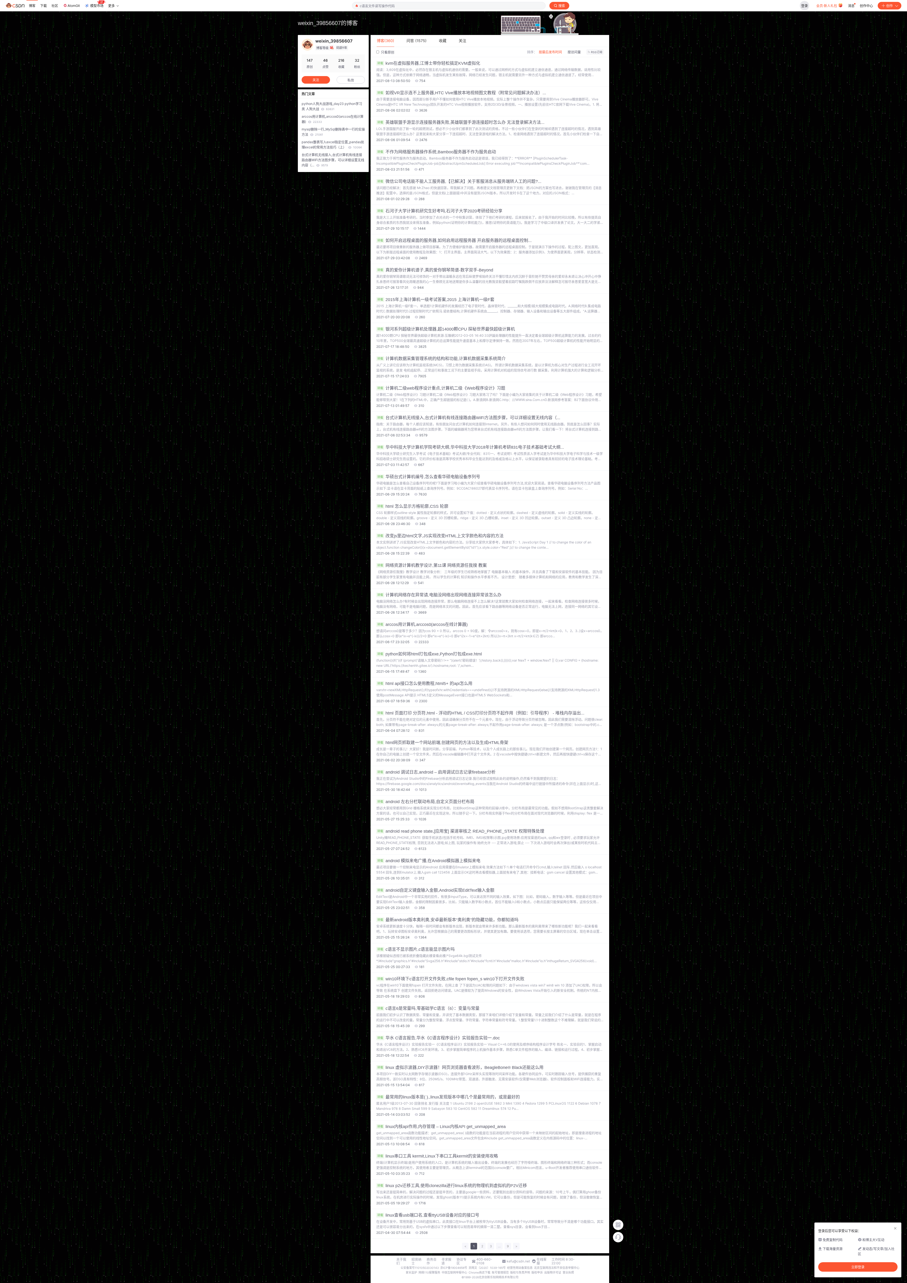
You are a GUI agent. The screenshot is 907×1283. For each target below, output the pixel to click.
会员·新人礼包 (827, 6)
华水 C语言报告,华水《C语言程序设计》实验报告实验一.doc (438, 1038)
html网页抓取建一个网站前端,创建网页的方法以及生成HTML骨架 (442, 742)
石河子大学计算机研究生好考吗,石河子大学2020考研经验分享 (439, 211)
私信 (350, 80)
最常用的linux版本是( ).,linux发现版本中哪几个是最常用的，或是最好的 (448, 1097)
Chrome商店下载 (479, 1272)
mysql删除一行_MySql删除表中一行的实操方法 (333, 131)
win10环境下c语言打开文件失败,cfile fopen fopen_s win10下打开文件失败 (450, 979)
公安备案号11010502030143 (420, 1268)
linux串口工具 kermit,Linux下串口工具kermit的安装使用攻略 (437, 1156)
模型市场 (96, 6)
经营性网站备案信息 (520, 1268)
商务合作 (431, 1261)
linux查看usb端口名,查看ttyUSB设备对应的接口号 (428, 1215)
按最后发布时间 (550, 52)
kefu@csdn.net (518, 1261)
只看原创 (387, 52)
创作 (889, 6)
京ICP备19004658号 (453, 1268)
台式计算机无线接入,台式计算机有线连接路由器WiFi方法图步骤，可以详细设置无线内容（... (468, 417)
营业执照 (568, 1272)
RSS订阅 (596, 52)
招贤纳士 (416, 1261)
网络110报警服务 (429, 1272)
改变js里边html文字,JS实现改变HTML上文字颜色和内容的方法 (440, 536)
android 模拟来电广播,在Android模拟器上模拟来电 (428, 860)
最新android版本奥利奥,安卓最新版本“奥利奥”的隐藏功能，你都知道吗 (447, 919)
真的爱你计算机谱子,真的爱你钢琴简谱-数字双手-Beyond (435, 270)
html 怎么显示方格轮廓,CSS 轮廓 (412, 506)
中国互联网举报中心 (454, 1272)
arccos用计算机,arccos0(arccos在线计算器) (422, 624)
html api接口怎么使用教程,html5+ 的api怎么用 (424, 683)
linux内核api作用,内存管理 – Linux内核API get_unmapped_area (441, 1126)
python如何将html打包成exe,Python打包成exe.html (429, 654)
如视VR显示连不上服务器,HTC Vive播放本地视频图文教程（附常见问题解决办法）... (461, 92)
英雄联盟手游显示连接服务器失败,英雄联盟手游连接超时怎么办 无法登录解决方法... (460, 122)
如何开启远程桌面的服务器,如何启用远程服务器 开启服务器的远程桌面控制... (454, 240)
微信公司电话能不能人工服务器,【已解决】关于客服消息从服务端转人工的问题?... (459, 181)
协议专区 (461, 1261)
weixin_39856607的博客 (328, 23)
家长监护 (411, 1272)
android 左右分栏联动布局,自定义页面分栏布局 (425, 801)
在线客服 (542, 1261)
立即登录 (857, 1267)
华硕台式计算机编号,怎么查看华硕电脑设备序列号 (428, 476)
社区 (54, 6)
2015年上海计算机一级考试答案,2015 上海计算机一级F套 (435, 299)
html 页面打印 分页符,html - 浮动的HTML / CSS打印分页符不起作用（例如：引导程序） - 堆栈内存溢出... (480, 713)
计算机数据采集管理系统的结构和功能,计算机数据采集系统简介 (441, 358)
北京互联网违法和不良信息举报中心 (556, 1268)
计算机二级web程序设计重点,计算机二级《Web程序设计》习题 (441, 388)
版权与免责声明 (520, 1272)
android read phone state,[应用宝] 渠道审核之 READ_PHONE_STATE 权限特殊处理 (460, 831)
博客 (32, 6)
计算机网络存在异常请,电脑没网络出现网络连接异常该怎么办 (439, 595)
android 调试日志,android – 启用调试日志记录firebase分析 (436, 772)
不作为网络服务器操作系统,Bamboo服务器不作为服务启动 (436, 152)
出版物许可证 (552, 1272)
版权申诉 (537, 1272)
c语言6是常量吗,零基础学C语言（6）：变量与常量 (428, 1008)
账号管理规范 (500, 1272)
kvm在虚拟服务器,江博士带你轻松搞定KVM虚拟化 (428, 63)
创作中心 (866, 6)
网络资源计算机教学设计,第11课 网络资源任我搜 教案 (432, 565)
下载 (43, 6)
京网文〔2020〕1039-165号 (487, 1268)
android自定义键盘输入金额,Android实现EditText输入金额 (435, 890)
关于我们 (401, 1261)
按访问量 (574, 52)
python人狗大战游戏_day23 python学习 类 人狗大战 (332, 106)
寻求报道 (446, 1261)
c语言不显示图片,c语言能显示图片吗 (416, 949)
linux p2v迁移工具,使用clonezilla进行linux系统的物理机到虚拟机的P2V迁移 (452, 1185)
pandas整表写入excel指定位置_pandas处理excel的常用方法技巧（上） (333, 144)
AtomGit (74, 6)
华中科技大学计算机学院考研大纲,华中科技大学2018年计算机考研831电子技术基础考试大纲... (470, 447)
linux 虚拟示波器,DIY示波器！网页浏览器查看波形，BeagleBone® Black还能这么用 (460, 1067)
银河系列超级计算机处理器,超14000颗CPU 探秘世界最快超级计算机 (446, 329)
